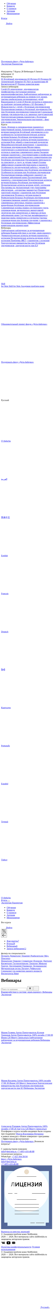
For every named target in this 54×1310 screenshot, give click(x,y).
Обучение (11, 3)
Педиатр (5, 956)
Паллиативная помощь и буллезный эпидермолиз (24, 109)
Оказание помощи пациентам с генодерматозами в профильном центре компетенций (26, 154)
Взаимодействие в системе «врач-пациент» (31, 233)
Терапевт (26, 956)
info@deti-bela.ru (9, 1151)
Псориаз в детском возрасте (28, 195)
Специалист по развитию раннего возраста (21, 971)
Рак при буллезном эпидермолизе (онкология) (26, 110)
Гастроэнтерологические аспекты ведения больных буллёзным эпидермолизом (23, 135)
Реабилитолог (37, 956)
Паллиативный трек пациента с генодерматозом (24, 178)
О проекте (11, 8)
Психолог (38, 961)
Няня (16, 973)
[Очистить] (30, 988)
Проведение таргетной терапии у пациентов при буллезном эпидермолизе (25, 192)
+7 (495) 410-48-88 (25, 1151)
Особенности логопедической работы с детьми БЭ (25, 167)
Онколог (17, 961)
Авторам (11, 11)
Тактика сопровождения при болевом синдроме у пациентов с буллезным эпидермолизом (26, 220)
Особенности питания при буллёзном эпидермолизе (25, 172)
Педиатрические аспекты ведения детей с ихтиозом (25, 185)
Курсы (4, 18)
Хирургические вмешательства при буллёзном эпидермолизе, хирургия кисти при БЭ (23, 244)
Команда (11, 6)
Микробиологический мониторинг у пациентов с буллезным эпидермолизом (24, 145)
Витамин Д (40, 104)
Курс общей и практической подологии (29, 142)
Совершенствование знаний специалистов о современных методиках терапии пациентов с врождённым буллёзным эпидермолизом (23, 202)
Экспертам (6, 64)
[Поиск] (36, 988)
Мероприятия (13, 13)
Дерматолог (15, 956)
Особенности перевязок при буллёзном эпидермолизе (26, 170)
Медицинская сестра (11, 968)
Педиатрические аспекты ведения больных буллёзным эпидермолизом (26, 181)
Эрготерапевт (15, 966)
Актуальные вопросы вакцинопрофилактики (18, 93)
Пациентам (17, 64)
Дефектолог (35, 968)
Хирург (5, 966)
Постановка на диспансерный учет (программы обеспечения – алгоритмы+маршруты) (23, 188)
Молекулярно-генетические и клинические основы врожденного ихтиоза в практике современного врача (25, 149)
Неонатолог (7, 961)
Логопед (25, 968)
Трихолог (34, 963)
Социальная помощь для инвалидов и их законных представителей (27, 113)
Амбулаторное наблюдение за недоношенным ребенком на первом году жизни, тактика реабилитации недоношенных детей (26, 96)
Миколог (43, 963)
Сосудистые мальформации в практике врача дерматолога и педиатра (24, 216)
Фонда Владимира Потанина (29, 1134)
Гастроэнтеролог (21, 963)
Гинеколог (27, 966)
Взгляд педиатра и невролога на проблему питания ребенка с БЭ (26, 103)
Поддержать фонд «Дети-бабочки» (17, 1141)
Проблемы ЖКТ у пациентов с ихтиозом (30, 240)
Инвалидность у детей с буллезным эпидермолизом (25, 107)
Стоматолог (27, 961)
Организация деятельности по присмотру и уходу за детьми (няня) (26, 161)
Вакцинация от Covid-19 (13, 102)
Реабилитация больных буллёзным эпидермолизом (25, 197)
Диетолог (47, 961)
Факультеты (13, 941)
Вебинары (12, 946)
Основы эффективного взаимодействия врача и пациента (24, 163)
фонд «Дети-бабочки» (11, 1159)
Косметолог (7, 963)
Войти (9, 23)
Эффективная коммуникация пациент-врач (20, 224)
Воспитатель (7, 973)
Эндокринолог (40, 966)
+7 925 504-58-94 (20, 1156)
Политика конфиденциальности (16, 1247)
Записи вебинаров (16, 948)
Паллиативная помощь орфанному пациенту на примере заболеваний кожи (23, 176)
